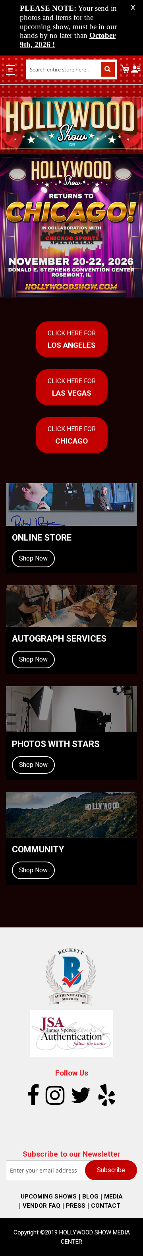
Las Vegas (72, 387)
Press (75, 1205)
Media (113, 1196)
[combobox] (71, 69)
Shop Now (33, 558)
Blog (90, 1196)
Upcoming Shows (49, 1196)
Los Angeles (72, 339)
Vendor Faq (41, 1205)
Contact (105, 1205)
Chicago (72, 435)
